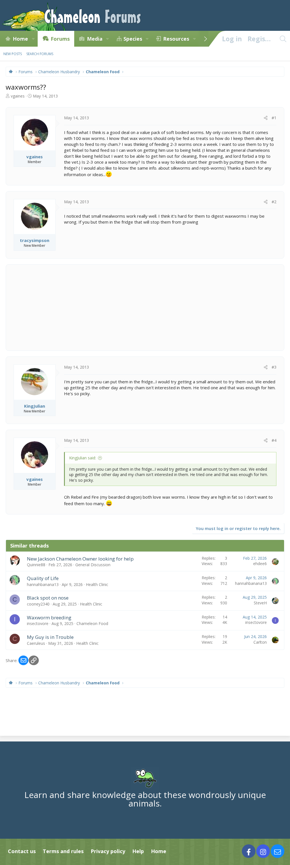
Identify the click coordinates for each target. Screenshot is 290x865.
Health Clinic (97, 584)
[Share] (266, 118)
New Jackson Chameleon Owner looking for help (80, 558)
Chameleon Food (92, 623)
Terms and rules (63, 851)
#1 (274, 117)
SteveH (260, 603)
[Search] (283, 39)
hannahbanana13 (43, 584)
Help (138, 851)
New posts (12, 53)
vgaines (18, 96)
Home (20, 38)
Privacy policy (108, 851)
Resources (176, 38)
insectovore (37, 623)
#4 (274, 440)
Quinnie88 (36, 564)
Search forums (39, 53)
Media (95, 38)
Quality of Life (43, 578)
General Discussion (92, 564)
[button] (33, 39)
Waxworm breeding (49, 617)
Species (132, 38)
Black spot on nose (48, 597)
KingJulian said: (82, 457)
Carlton (260, 642)
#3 (274, 367)
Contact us (22, 851)
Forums (60, 38)
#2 (274, 201)
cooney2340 (38, 604)
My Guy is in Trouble (50, 637)
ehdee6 (260, 563)
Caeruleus (36, 643)
